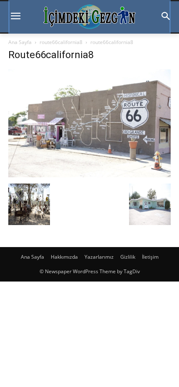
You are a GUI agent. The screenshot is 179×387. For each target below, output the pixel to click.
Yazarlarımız (99, 256)
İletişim (150, 256)
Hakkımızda (64, 256)
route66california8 (61, 42)
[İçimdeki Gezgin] (89, 16)
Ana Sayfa (20, 42)
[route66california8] (89, 175)
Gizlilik (127, 256)
